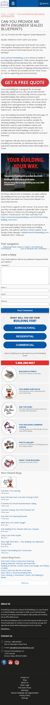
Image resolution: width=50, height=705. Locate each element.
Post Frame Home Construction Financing (17, 561)
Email (3, 294)
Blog (25, 680)
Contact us (25, 677)
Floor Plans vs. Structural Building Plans (16, 573)
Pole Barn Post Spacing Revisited (14, 516)
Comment (5, 265)
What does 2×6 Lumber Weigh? (13, 522)
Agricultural (25, 327)
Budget (11, 14)
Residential (25, 336)
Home (3, 14)
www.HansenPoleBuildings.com (14, 57)
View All (25, 583)
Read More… (5, 629)
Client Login (24, 685)
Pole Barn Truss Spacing (10, 491)
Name (4, 287)
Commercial (25, 345)
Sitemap (24, 698)
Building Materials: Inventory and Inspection (18, 563)
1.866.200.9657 (25, 363)
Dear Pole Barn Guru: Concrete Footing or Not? (19, 497)
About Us (24, 682)
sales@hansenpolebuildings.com (21, 647)
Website (4, 301)
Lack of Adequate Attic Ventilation (34, 248)
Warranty (24, 690)
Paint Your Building (29, 460)
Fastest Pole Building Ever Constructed (16, 550)
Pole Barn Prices (24, 688)
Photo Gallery (26, 442)
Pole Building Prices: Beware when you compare (20, 529)
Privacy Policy (24, 695)
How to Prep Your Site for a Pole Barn (16, 570)
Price (27, 371)
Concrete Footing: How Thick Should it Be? (17, 510)
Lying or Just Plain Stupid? (11, 535)
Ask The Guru (25, 407)
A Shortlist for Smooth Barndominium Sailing (18, 503)
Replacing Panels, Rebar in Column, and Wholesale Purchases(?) (22, 248)
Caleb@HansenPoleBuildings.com (35, 232)
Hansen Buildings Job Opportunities (25, 693)
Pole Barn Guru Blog (29, 389)
